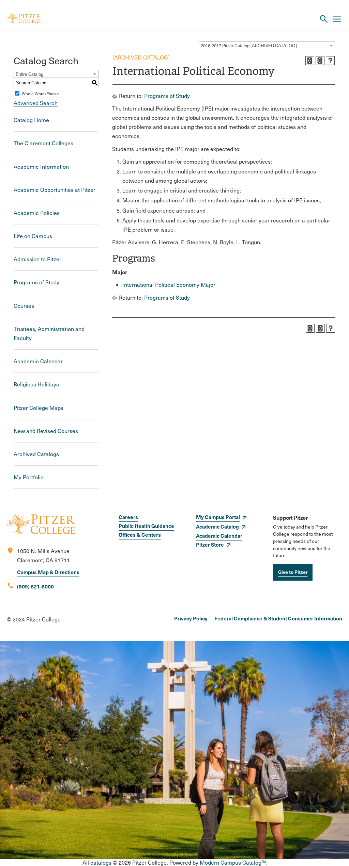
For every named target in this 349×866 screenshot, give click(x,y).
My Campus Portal (218, 516)
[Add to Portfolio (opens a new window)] (309, 60)
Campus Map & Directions (48, 572)
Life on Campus (33, 235)
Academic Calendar (38, 361)
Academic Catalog (217, 526)
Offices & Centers (140, 534)
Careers (128, 516)
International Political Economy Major (168, 284)
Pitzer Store (210, 544)
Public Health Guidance (146, 525)
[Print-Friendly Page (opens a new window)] (320, 60)
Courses (24, 305)
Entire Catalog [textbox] (29, 74)
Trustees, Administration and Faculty (49, 333)
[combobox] (267, 45)
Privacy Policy (191, 618)
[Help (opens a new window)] (330, 60)
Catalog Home (31, 119)
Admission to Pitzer (37, 259)
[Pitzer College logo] (41, 532)
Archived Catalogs (36, 453)
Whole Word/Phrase (40, 93)
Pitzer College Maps (38, 407)
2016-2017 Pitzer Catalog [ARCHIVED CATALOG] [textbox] (249, 46)
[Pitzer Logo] (24, 19)
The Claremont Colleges (43, 143)
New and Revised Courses (46, 430)
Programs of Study (36, 282)
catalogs (100, 862)
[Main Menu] (337, 19)
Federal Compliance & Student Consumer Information (278, 618)
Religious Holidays (36, 384)
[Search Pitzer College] (324, 19)
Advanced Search (36, 102)
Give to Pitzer (292, 571)
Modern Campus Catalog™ (232, 862)
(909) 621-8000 (35, 586)
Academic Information (41, 166)
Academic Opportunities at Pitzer (54, 189)
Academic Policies (37, 212)
